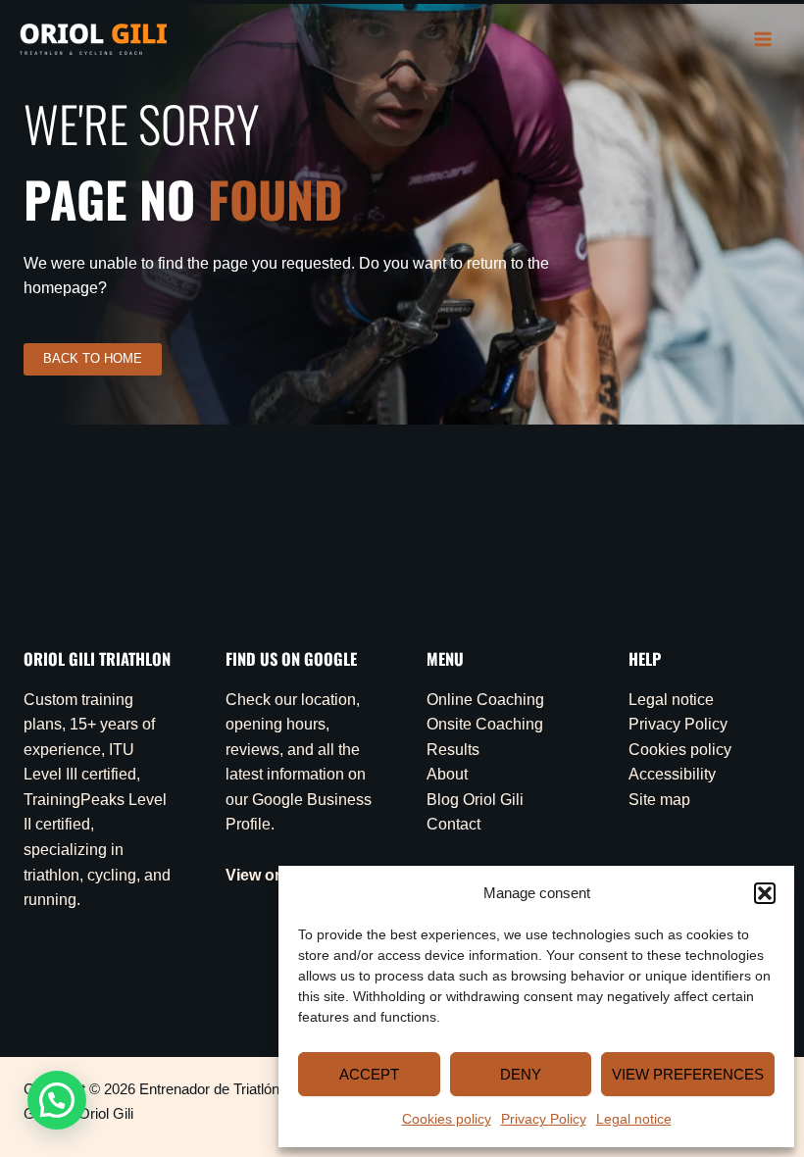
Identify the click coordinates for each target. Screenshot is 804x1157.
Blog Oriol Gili (475, 799)
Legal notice (634, 1119)
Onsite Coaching (485, 724)
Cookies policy (446, 1119)
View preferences (688, 1074)
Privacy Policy (543, 1119)
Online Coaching (485, 699)
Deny (520, 1074)
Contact (453, 824)
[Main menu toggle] (763, 39)
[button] (765, 893)
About (447, 774)
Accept (369, 1074)
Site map (659, 799)
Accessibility (672, 774)
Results (453, 749)
